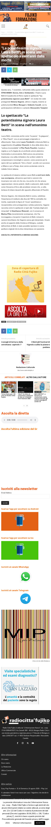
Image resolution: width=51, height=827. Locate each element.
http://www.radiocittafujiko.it (25, 370)
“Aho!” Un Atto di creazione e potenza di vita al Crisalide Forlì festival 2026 (25, 396)
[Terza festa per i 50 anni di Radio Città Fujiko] (9, 387)
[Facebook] (3, 69)
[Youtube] (33, 743)
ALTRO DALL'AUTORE (36, 377)
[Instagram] (23, 743)
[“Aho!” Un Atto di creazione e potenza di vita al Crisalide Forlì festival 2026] (25, 387)
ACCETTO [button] (40, 823)
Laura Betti (11, 322)
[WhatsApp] (15, 69)
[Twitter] (9, 69)
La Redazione (6, 767)
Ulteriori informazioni (22, 823)
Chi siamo (4, 759)
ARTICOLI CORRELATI (15, 377)
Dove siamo (5, 763)
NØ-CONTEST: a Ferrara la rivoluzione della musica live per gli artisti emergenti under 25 (41, 397)
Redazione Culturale (10, 64)
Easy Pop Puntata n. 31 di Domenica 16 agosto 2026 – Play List (24, 789)
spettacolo (21, 322)
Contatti (4, 774)
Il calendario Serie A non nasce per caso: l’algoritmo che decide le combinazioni (24, 794)
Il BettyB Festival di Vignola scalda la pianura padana (38, 344)
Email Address (6, 493)
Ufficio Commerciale (8, 770)
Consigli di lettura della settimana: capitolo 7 (12, 343)
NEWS (11, 44)
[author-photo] (25, 359)
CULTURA (10, 32)
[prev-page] (24, 405)
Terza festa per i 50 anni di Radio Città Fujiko (8, 395)
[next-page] (27, 405)
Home (3, 32)
